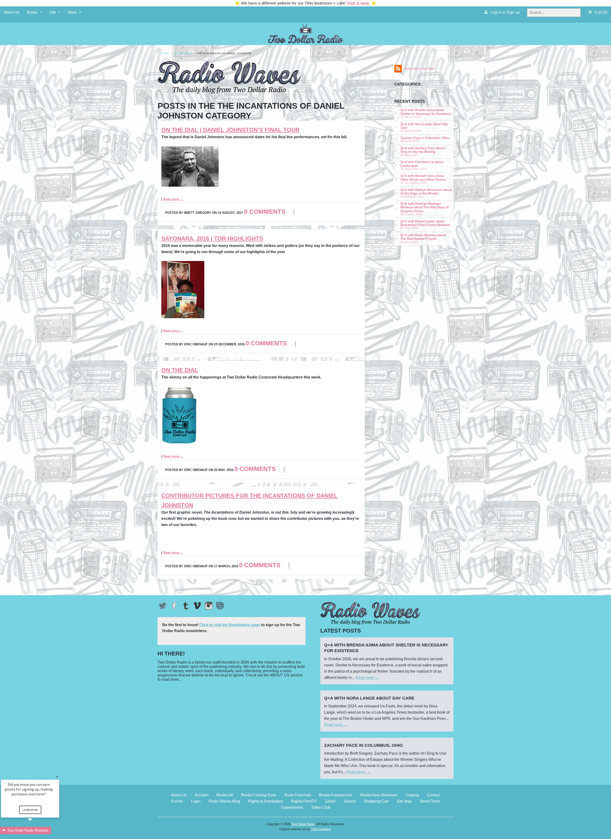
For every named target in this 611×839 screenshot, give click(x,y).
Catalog (412, 795)
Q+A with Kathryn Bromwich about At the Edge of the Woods (426, 193)
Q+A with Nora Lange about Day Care (424, 127)
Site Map (404, 801)
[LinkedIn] (220, 605)
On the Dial (179, 370)
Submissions (292, 807)
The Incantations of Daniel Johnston (223, 53)
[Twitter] (163, 605)
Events (177, 801)
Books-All (224, 795)
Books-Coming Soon (258, 795)
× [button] (57, 776)
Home (165, 53)
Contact (433, 795)
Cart (600, 12)
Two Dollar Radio (303, 824)
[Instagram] (208, 605)
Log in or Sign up (505, 12)
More (72, 12)
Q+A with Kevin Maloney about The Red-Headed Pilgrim (423, 238)
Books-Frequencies (335, 795)
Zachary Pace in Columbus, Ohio (424, 139)
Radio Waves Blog (224, 801)
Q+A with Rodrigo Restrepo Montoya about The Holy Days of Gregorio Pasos (424, 209)
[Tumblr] (186, 605)
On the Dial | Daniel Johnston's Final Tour (230, 130)
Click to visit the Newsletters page (229, 625)
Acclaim (201, 795)
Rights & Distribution (265, 801)
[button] (36, 830)
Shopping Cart (376, 801)
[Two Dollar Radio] (305, 33)
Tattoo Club (320, 807)
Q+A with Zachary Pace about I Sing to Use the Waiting (423, 151)
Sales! (330, 801)
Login (195, 801)
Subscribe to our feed (419, 68)
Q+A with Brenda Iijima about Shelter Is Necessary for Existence (425, 113)
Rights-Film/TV (304, 801)
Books (32, 12)
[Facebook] (174, 605)
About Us (11, 12)
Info (53, 12)
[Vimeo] (197, 605)
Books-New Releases (378, 795)
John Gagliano (321, 829)
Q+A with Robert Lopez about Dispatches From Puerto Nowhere (425, 225)
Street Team (430, 801)
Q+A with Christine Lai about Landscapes (421, 165)
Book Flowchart (297, 795)
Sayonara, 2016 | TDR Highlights (212, 238)
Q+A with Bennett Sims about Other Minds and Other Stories (423, 179)
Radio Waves (183, 53)
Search (350, 801)
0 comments (264, 211)
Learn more (30, 810)
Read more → (173, 199)
